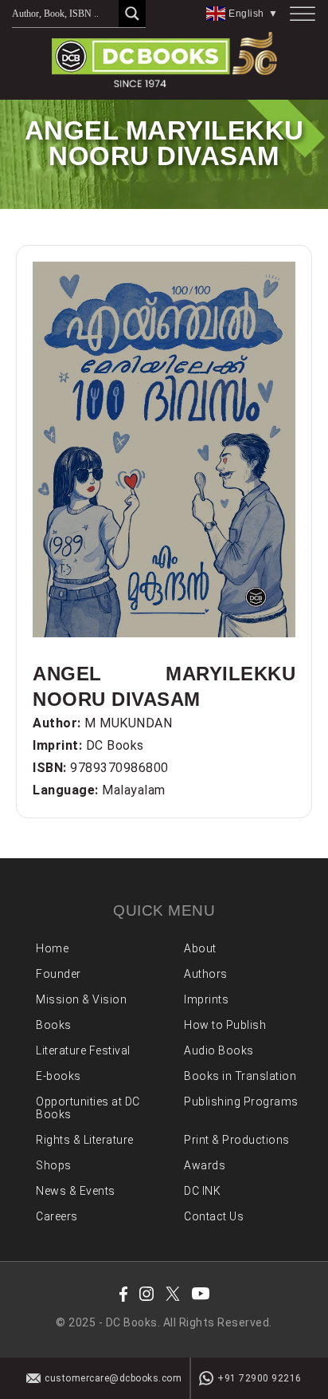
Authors (206, 973)
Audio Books (219, 1050)
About (200, 948)
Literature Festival (83, 1050)
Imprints (206, 999)
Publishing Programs (241, 1101)
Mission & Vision (81, 999)
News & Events (75, 1190)
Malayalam (134, 790)
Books (54, 1025)
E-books (58, 1076)
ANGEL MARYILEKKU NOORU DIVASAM (164, 686)
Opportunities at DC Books (88, 1108)
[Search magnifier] (132, 13)
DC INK (202, 1190)
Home (52, 948)
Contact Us (214, 1216)
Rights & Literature (85, 1139)
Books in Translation (240, 1076)
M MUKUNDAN (128, 723)
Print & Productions (237, 1139)
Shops (54, 1165)
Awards (204, 1165)
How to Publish (225, 1025)
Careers (57, 1216)
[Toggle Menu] (302, 14)
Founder (58, 973)
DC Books (115, 745)
